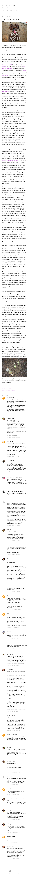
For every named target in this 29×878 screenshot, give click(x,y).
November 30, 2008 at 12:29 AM (14, 609)
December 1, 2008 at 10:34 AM (13, 665)
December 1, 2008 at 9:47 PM (13, 756)
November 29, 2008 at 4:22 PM (13, 540)
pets (14, 390)
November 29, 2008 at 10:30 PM (14, 591)
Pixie (8, 501)
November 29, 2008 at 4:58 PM (13, 554)
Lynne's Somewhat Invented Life (15, 798)
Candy (8, 776)
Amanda (9, 441)
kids (11, 390)
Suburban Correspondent (13, 491)
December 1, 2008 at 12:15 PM (13, 711)
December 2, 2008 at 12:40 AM (13, 772)
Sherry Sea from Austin (13, 477)
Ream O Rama (11, 836)
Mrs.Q (8, 529)
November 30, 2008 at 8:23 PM (14, 627)
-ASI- (18, 873)
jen (7, 747)
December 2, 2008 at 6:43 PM (13, 832)
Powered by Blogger (15, 870)
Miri (8, 631)
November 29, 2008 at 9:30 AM (13, 414)
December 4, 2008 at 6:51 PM (13, 858)
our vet (4, 87)
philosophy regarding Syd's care (10, 160)
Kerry (8, 596)
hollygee (9, 418)
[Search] (26, 2)
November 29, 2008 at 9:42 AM (13, 437)
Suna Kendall (10, 789)
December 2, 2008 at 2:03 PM (13, 794)
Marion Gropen (11, 734)
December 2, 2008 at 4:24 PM (13, 805)
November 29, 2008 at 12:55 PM (13, 496)
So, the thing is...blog (10, 5)
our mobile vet (6, 91)
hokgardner (10, 460)
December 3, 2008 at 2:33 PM (13, 842)
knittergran (10, 810)
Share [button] (3, 388)
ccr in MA (9, 397)
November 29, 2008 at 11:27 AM (13, 473)
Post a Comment (6, 862)
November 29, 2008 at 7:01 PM (13, 581)
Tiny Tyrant (9, 761)
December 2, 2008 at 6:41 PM (13, 819)
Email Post (8, 388)
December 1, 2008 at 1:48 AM (13, 638)
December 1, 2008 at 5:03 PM (13, 743)
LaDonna (9, 669)
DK (7, 558)
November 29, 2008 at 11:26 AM (13, 456)
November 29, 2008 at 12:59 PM (14, 525)
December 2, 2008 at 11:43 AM (13, 784)
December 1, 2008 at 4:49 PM (13, 730)
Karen (8, 654)
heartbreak (8, 390)
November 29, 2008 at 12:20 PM (14, 487)
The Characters (7, 10)
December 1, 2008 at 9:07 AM (13, 650)
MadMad (9, 846)
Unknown (9, 614)
